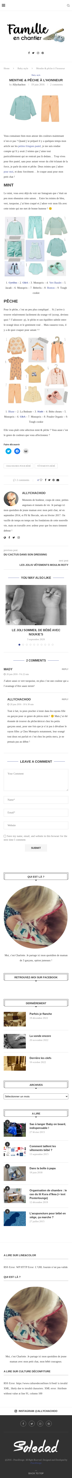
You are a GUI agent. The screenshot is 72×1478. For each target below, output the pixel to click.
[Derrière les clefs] (15, 1063)
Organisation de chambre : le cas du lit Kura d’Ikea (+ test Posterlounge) (48, 1194)
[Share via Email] (57, 480)
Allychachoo (18, 84)
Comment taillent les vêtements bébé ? (43, 1148)
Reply (65, 669)
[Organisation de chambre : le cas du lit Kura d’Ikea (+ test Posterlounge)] (15, 1195)
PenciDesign (36, 1463)
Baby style (23, 68)
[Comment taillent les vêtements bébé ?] (15, 1151)
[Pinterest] (43, 53)
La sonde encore (40, 1035)
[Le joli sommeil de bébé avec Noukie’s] (36, 605)
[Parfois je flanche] (15, 1019)
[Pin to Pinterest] (53, 480)
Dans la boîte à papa (43, 1168)
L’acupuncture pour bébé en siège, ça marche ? (48, 1215)
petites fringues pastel (29, 146)
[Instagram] (38, 53)
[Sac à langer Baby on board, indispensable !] (15, 1129)
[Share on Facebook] (45, 480)
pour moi (8, 171)
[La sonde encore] (15, 1041)
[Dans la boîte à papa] (15, 1173)
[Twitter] (33, 53)
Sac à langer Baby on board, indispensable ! (48, 1126)
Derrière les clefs (40, 1058)
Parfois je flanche (41, 1013)
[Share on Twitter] (49, 480)
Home (7, 68)
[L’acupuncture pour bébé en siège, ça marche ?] (15, 1218)
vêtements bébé (46, 466)
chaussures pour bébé (18, 466)
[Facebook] (29, 53)
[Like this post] (41, 480)
